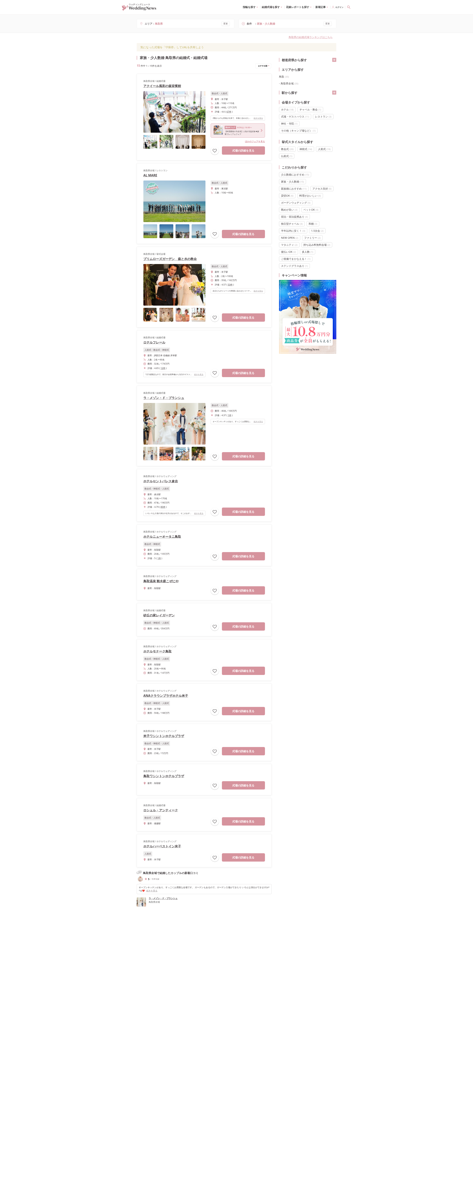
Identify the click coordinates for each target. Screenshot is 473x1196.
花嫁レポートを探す (297, 7)
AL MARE (150, 175)
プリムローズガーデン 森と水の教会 (170, 259)
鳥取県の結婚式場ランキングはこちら (311, 37)
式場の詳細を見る (243, 150)
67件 (229, 111)
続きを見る (258, 118)
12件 (163, 368)
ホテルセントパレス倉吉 (160, 481)
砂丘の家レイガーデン (159, 615)
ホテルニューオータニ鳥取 (162, 536)
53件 (230, 284)
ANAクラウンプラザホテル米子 (165, 695)
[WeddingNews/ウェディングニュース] (139, 9)
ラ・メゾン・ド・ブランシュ (163, 398)
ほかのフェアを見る (255, 141)
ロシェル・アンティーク (160, 810)
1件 (229, 415)
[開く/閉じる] (334, 60)
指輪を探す (249, 7)
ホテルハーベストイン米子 (162, 846)
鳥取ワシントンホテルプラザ (163, 776)
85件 (163, 506)
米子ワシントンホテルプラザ (163, 736)
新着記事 (320, 7)
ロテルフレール (154, 342)
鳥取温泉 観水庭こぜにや (161, 581)
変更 (225, 23)
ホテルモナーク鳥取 (157, 651)
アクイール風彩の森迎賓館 (162, 86)
